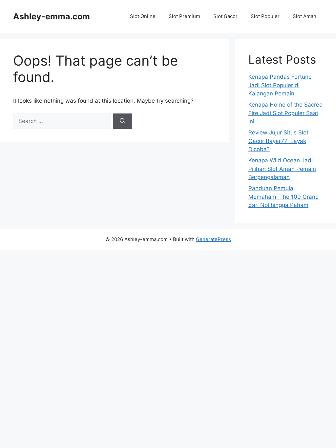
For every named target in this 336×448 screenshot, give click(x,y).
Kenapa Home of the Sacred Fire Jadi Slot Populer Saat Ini (285, 113)
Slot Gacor (225, 16)
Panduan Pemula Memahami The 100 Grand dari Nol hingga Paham (283, 196)
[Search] (122, 121)
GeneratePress (213, 239)
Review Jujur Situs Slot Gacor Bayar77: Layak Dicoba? (278, 141)
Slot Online (143, 16)
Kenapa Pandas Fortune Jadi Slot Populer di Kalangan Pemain (280, 85)
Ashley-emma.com (51, 16)
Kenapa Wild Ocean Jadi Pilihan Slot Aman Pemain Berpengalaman (282, 168)
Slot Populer (265, 16)
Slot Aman (304, 16)
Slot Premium (184, 16)
